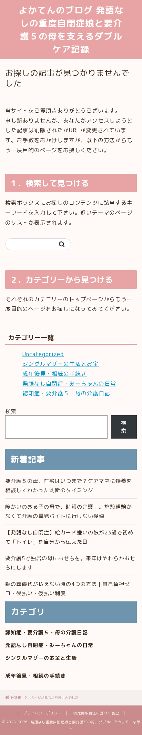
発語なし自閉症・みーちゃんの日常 (69, 383)
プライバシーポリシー (42, 713)
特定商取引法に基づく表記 (96, 713)
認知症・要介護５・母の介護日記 (66, 393)
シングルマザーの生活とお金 (60, 364)
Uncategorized (43, 354)
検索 (10, 411)
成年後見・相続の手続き (54, 373)
